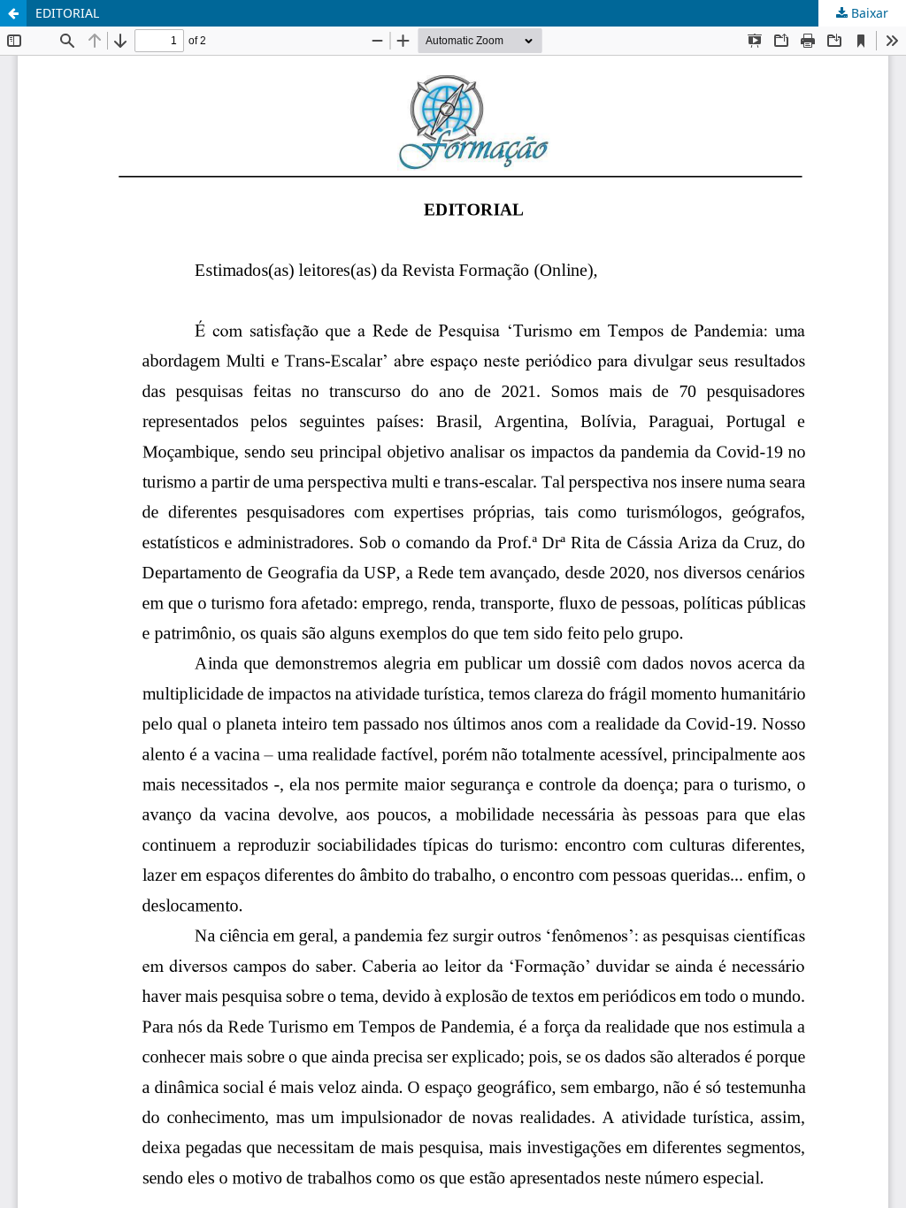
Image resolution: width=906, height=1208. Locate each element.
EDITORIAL (67, 12)
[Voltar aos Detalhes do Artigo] (13, 13)
